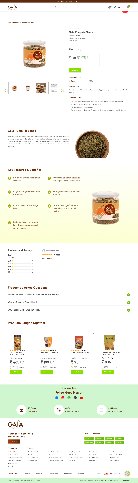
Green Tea (109, 438)
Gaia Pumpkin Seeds (28, 22)
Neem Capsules (93, 452)
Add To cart (75, 70)
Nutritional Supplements (14, 452)
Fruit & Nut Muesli (33, 452)
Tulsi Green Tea (73, 455)
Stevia (119, 442)
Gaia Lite (10, 466)
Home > (10, 22)
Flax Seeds (72, 461)
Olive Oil (99, 442)
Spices (99, 438)
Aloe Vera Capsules (33, 455)
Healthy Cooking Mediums (15, 455)
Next (62, 90)
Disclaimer (81, 474)
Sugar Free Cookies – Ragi (55, 461)
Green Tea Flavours (94, 455)
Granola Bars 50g (114, 461)
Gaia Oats (92, 461)
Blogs (38, 480)
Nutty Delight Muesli (74, 452)
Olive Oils (51, 455)
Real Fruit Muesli (53, 452)
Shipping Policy (68, 474)
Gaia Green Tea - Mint (116, 455)
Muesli (119, 438)
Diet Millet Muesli (93, 458)
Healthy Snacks (12, 463)
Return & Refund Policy (27, 480)
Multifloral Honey (114, 458)
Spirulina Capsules (33, 458)
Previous (6, 90)
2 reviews (21, 351)
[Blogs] (110, 7)
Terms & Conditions (13, 480)
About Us (27, 474)
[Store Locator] (114, 7)
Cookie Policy (40, 474)
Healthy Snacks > (17, 22)
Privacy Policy (54, 474)
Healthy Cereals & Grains (15, 458)
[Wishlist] (119, 7)
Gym (89, 438)
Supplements (89, 442)
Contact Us (14, 441)
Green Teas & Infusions (14, 461)
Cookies (109, 442)
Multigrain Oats (32, 461)
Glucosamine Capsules (54, 458)
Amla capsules (114, 452)
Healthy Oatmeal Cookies (76, 458)
